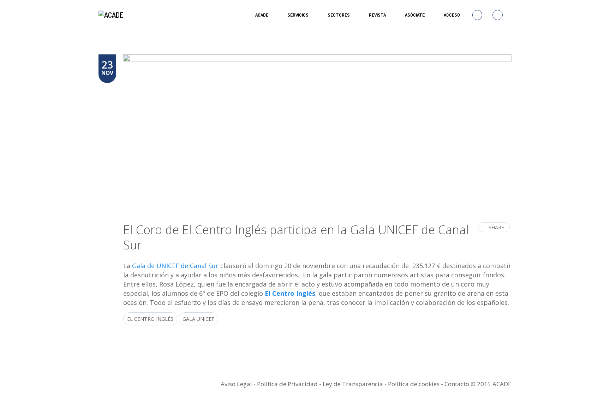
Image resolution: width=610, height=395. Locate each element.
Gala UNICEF (198, 319)
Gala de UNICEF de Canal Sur (175, 265)
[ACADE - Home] (111, 14)
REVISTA (377, 15)
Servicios (298, 15)
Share (496, 227)
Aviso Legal (236, 384)
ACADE (261, 15)
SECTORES (339, 15)
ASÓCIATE (415, 15)
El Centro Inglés (290, 293)
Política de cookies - (416, 384)
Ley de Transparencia (353, 384)
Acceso (452, 15)
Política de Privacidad (287, 384)
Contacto (456, 384)
